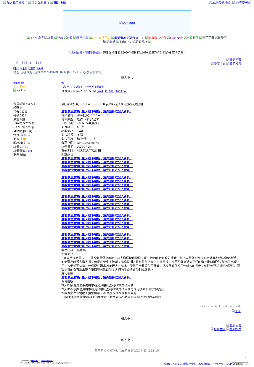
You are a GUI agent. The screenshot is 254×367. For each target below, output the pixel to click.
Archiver (218, 364)
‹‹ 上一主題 (20, 62)
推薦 (24, 68)
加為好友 (121, 91)
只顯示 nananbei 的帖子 (89, 86)
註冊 (50, 37)
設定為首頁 (39, 2)
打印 (16, 68)
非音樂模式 (243, 2)
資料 (100, 91)
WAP (228, 364)
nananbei (18, 82)
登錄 (60, 37)
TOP (245, 357)
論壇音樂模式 (221, 2)
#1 (62, 82)
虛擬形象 (120, 37)
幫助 (112, 41)
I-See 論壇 (37, 37)
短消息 (109, 91)
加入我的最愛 (15, 2)
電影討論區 (93, 52)
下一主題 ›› (36, 62)
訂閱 (32, 68)
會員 (70, 37)
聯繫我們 (189, 364)
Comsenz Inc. (47, 360)
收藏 (40, 68)
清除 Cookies (172, 364)
